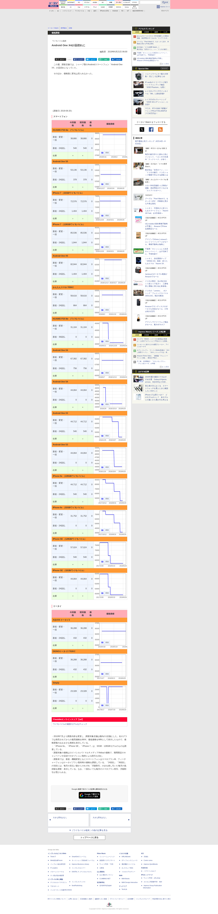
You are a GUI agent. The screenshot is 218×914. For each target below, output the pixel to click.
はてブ (93, 59)
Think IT (53, 857)
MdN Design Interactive (130, 882)
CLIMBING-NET (105, 879)
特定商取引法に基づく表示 (161, 899)
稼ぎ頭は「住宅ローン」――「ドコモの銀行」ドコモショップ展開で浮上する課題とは (156, 172)
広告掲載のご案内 (86, 899)
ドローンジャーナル (57, 872)
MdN (120, 875)
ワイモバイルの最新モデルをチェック (70, 724)
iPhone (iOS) (104, 11)
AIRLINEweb (126, 857)
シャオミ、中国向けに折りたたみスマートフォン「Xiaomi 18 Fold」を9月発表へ (156, 210)
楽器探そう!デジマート (107, 860)
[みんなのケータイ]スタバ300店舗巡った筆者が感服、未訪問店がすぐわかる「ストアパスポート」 (153, 38)
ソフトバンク (67, 11)
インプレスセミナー (78, 868)
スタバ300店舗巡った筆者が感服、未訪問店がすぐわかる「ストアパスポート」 (156, 188)
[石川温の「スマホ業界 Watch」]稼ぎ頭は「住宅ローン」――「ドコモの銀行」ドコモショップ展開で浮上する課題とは (153, 49)
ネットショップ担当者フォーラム (83, 860)
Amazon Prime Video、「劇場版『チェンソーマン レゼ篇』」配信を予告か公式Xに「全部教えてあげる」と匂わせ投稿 (152, 358)
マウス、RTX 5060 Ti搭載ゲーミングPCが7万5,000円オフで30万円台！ (156, 110)
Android (115, 11)
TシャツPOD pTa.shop (152, 878)
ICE (142, 853)
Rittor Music (101, 853)
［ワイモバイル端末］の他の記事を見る (89, 830)
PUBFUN (144, 868)
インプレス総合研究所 (57, 864)
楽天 (95, 11)
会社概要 (130, 899)
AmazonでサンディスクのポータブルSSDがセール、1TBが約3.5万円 (156, 308)
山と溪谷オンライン (106, 875)
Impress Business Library (80, 864)
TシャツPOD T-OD (106, 864)
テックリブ (123, 886)
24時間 (146, 32)
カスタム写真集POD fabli (153, 882)
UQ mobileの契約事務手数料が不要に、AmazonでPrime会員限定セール (156, 226)
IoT (128, 11)
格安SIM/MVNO (138, 11)
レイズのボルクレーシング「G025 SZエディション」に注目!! (156, 101)
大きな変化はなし (60, 817)
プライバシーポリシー (117, 899)
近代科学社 (101, 882)
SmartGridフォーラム (79, 857)
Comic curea (148, 860)
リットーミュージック (107, 857)
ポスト (62, 59)
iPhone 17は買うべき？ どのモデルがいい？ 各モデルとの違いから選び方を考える (156, 397)
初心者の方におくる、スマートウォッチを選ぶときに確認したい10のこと (156, 388)
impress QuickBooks (151, 864)
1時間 (137, 32)
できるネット (54, 886)
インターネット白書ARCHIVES (61, 890)
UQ (89, 11)
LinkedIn (118, 59)
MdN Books (126, 879)
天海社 (146, 857)
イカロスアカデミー (128, 872)
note (105, 59)
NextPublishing (77, 885)
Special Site (143, 69)
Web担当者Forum (56, 860)
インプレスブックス (78, 882)
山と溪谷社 (101, 872)
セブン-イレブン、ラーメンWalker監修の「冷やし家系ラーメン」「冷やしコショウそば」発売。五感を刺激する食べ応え (153, 352)
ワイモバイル (79, 11)
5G (122, 11)
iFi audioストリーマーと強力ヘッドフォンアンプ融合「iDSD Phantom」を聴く (156, 84)
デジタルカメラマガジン (58, 882)
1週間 (156, 32)
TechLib (124, 889)
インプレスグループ (143, 899)
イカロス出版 (123, 853)
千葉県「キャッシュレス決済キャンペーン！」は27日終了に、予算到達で (156, 251)
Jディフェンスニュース (130, 860)
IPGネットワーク (147, 875)
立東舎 (102, 868)
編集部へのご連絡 (101, 899)
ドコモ (51, 11)
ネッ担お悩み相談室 (57, 875)
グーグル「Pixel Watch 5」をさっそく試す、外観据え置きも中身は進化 (156, 201)
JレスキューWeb (127, 868)
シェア (80, 59)
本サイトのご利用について (57, 899)
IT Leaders (54, 868)
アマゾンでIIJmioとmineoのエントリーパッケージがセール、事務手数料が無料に (156, 241)
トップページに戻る (89, 837)
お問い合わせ (72, 899)
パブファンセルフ (150, 871)
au (58, 11)
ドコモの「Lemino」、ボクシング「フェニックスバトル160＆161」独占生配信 (156, 293)
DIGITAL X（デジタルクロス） (82, 872)
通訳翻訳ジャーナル (128, 864)
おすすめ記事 (143, 372)
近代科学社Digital (106, 885)
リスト (69, 59)
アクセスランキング (146, 29)
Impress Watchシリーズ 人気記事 (152, 332)
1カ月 (165, 32)
